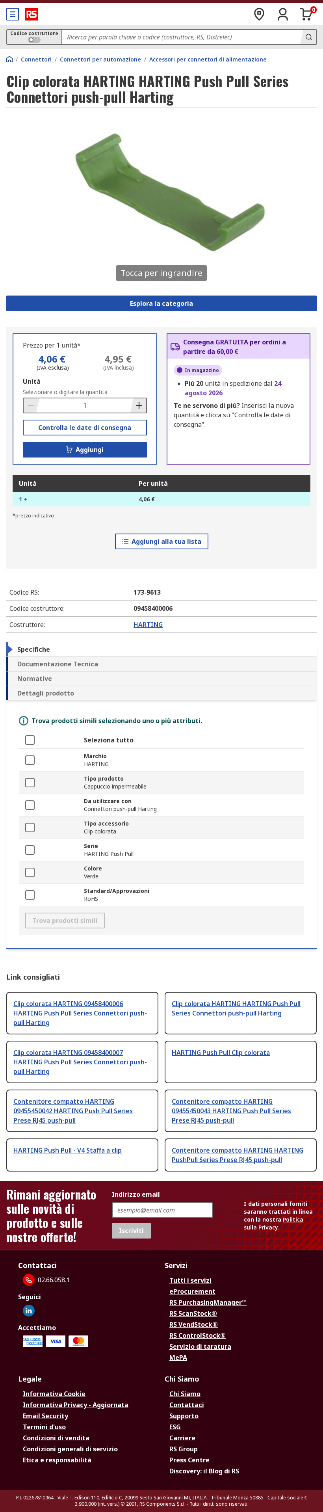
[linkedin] (29, 1311)
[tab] (161, 649)
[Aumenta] (138, 405)
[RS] (31, 14)
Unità (32, 381)
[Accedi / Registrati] (283, 14)
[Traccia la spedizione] (259, 14)
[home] (9, 59)
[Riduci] (31, 405)
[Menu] (12, 14)
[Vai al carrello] (306, 14)
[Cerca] (308, 37)
